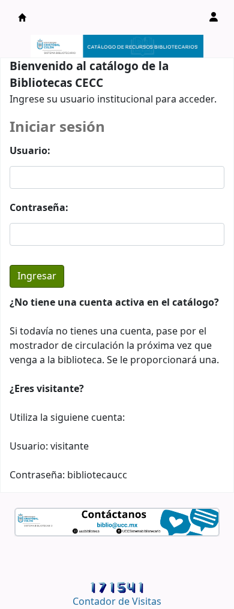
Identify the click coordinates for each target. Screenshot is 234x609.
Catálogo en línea (22, 17)
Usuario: (30, 151)
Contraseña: (39, 208)
